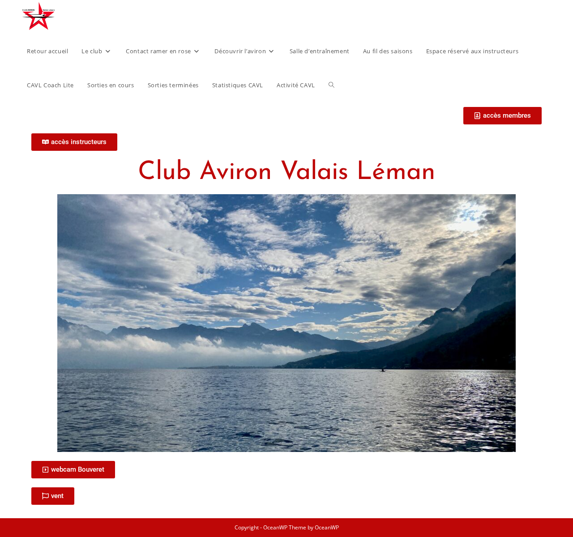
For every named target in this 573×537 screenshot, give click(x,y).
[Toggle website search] (331, 85)
